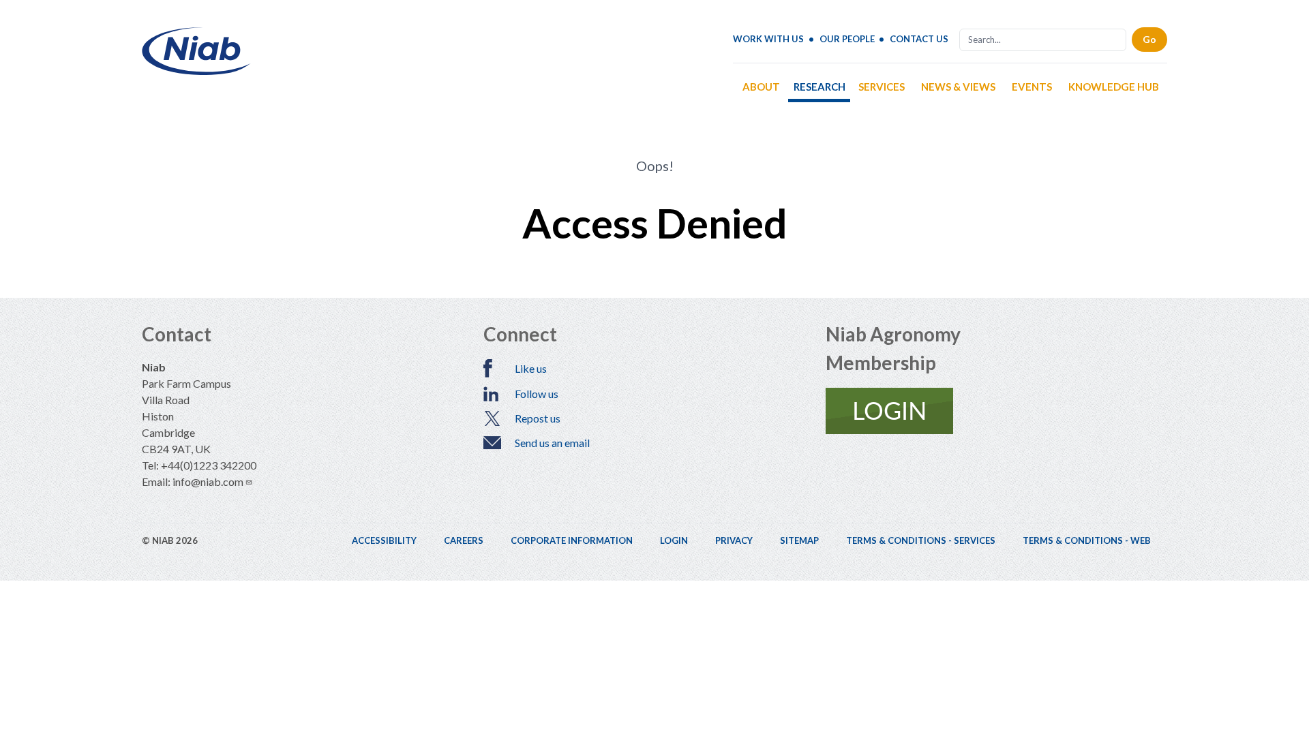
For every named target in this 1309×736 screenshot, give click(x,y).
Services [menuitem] (881, 86)
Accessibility (384, 540)
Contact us (919, 38)
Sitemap (799, 540)
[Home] (196, 69)
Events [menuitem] (1032, 86)
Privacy (734, 540)
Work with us (768, 38)
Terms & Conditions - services (920, 540)
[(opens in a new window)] (996, 411)
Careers (463, 540)
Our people (847, 38)
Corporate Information (572, 540)
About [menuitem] (761, 86)
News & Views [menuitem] (958, 86)
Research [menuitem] (819, 86)
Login (674, 540)
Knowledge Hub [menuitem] (1113, 86)
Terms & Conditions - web (1087, 540)
